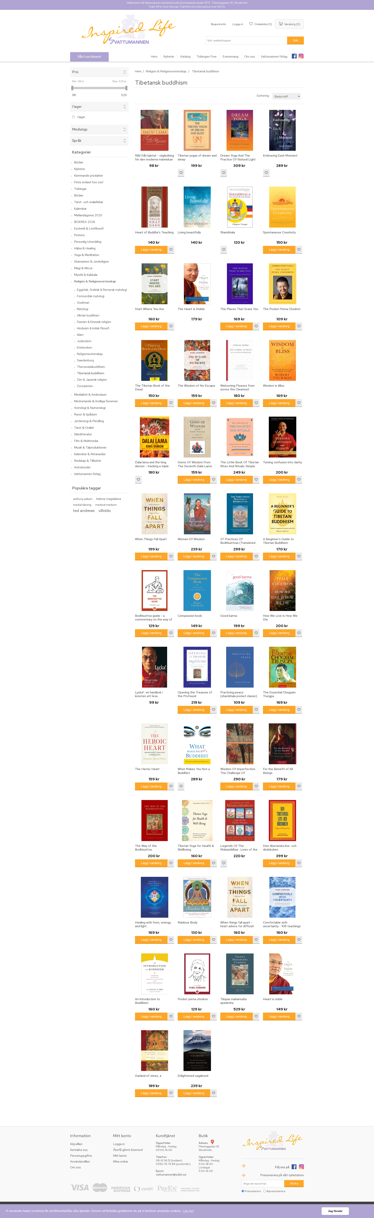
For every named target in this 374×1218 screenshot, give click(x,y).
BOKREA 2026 (84, 222)
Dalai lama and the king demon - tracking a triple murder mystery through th (153, 466)
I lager (81, 117)
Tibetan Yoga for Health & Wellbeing (196, 847)
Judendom (84, 341)
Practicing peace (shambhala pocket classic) (238, 694)
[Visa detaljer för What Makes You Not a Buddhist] (197, 743)
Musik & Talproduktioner (90, 447)
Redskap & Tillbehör (87, 461)
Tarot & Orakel (84, 428)
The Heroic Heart (147, 769)
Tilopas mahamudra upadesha (233, 1001)
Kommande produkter (88, 175)
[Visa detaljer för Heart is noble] (282, 973)
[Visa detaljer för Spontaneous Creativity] (282, 207)
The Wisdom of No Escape (196, 385)
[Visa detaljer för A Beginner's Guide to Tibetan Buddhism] (282, 513)
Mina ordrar (120, 1161)
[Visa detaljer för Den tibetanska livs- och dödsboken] (282, 820)
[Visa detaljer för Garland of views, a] (154, 1050)
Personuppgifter (81, 1156)
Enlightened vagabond (193, 1076)
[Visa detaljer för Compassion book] (197, 590)
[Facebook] (294, 55)
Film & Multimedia (86, 441)
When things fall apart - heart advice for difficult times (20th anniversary (237, 926)
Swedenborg (85, 360)
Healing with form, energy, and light (153, 924)
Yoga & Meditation (86, 255)
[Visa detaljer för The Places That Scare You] (239, 283)
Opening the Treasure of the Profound (195, 694)
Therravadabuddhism (91, 367)
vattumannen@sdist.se (171, 1174)
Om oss (75, 1167)
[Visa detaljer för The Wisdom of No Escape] (197, 360)
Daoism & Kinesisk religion (94, 322)
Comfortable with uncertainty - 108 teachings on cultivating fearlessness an (282, 928)
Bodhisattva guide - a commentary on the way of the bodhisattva (153, 619)
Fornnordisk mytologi (90, 296)
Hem (138, 71)
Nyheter (79, 169)
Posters (79, 235)
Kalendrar (80, 209)
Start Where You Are (149, 309)
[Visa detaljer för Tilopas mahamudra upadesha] (239, 973)
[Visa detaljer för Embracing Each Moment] (282, 130)
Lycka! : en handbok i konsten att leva (149, 694)
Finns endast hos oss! (88, 182)
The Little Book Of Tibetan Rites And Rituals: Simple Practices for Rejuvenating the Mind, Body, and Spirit (239, 467)
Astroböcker (82, 467)
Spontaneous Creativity (279, 232)
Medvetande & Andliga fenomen (96, 401)
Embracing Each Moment (280, 155)
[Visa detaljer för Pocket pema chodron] (197, 973)
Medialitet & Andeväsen (90, 395)
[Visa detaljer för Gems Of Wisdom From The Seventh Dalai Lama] (197, 437)
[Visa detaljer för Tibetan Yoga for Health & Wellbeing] (197, 820)
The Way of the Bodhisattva (146, 847)
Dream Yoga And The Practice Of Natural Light (238, 157)
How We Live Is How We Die (280, 617)
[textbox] (246, 40)
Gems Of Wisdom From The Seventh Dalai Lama (195, 464)
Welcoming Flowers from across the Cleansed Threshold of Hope (237, 389)
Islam (80, 335)
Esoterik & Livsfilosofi (89, 228)
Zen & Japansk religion (92, 380)
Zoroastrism (85, 386)
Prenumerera (253, 1191)
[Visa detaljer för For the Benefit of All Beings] (282, 743)
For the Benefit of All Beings (278, 771)
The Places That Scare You (239, 309)
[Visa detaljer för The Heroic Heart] (154, 743)
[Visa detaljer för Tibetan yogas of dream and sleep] (197, 130)
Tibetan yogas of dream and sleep (197, 157)
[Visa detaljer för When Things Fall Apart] (154, 513)
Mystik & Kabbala (85, 275)
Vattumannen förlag (87, 474)
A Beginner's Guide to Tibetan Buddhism (278, 541)
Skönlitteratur (83, 434)
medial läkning (82, 504)
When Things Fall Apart (151, 539)
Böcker (78, 162)
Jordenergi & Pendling (89, 421)
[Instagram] (301, 55)
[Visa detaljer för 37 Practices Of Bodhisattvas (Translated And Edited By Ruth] (239, 513)
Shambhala (227, 232)
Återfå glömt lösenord (128, 1150)
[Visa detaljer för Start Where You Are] (154, 283)
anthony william (82, 499)
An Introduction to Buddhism (147, 1001)
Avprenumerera (275, 1191)
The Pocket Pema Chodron (281, 309)
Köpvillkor (76, 1144)
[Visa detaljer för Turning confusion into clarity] (282, 437)
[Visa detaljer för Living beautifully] (197, 207)
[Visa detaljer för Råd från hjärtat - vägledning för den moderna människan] (154, 130)
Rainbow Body (187, 922)
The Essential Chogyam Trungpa (279, 694)
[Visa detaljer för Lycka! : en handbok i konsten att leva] (154, 667)
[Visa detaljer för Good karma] (239, 590)
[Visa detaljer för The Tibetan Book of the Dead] (154, 360)
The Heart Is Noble (191, 309)
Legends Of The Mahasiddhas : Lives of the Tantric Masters (239, 849)
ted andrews (84, 510)
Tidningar (80, 189)
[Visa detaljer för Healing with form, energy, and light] (154, 897)
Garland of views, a (148, 1076)
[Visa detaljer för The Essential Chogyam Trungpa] (282, 667)
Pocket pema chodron (193, 999)
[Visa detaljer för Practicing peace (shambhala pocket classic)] (239, 667)
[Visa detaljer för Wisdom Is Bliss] (282, 360)
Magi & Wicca (83, 268)
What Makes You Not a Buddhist (194, 771)
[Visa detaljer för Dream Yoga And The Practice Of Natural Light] (239, 130)
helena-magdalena (108, 499)
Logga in (237, 24)
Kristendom (84, 348)
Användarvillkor (80, 1161)
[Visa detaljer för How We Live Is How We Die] (282, 590)
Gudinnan (83, 303)
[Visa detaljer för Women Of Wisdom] (197, 513)
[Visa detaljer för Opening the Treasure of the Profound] (197, 667)
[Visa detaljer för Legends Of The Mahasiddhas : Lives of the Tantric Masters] (239, 820)
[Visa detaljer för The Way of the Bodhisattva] (154, 820)
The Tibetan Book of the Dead (152, 387)
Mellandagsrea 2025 (88, 215)
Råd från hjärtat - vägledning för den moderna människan (154, 157)
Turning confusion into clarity (282, 462)
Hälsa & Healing (84, 248)
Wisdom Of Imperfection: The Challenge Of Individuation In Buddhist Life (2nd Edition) (238, 774)
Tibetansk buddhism (90, 373)
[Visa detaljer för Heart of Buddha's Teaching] (154, 207)
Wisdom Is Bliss (273, 385)
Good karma (228, 616)
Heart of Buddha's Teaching (154, 232)
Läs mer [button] (188, 1211)
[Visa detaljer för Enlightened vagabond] (197, 1050)
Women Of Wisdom (191, 539)
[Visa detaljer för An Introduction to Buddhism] (154, 973)
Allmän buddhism (88, 315)
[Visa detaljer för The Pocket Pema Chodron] (282, 283)
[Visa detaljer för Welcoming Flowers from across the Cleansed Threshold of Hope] (239, 360)
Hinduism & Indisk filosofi (93, 328)
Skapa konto (218, 24)
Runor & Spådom (85, 414)
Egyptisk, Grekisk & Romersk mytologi (102, 290)
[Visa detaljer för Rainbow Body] (197, 897)
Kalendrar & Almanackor (90, 454)
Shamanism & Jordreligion (91, 261)
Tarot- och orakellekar (88, 202)
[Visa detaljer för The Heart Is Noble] (197, 283)
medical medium (106, 504)
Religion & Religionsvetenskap (95, 281)
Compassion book (190, 616)
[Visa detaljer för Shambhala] (239, 207)
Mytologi (82, 309)
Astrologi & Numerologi (90, 408)
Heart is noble (272, 999)
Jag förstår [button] (335, 1211)
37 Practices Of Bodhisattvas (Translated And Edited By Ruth (237, 543)
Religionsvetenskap (90, 354)
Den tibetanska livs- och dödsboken (279, 847)
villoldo (105, 510)
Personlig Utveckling (87, 242)
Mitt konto (120, 1156)
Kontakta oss (79, 1150)
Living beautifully (189, 232)
